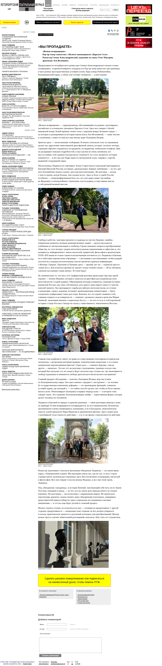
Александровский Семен (86, 595)
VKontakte (109, 30)
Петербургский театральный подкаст (105, 22)
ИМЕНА (72, 5)
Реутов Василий (83, 601)
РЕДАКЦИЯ (104, 5)
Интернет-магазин (9, 22)
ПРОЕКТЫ (115, 5)
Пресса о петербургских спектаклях (48, 22)
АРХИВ (64, 5)
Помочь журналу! (77, 22)
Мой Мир (115, 30)
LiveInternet (118, 30)
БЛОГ (48, 5)
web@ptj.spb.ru (43, 664)
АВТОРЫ (56, 5)
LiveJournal (112, 30)
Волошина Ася (83, 597)
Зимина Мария (82, 599)
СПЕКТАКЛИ (83, 5)
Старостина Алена (84, 603)
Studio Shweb (27, 664)
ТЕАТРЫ (93, 5)
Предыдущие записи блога (11, 389)
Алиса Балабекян (46, 34)
